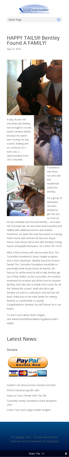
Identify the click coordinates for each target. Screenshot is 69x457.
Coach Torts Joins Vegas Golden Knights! (29, 409)
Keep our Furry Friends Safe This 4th (26, 395)
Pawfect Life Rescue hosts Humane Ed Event (31, 385)
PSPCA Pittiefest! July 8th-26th (23, 390)
